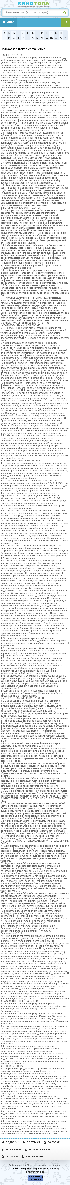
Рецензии (12, 1156)
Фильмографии (39, 1149)
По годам (54, 1142)
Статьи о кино (35, 1156)
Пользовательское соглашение (44, 1165)
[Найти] (64, 12)
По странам (13, 1149)
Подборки (12, 1142)
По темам (33, 1142)
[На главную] (35, 3)
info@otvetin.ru (35, 1171)
